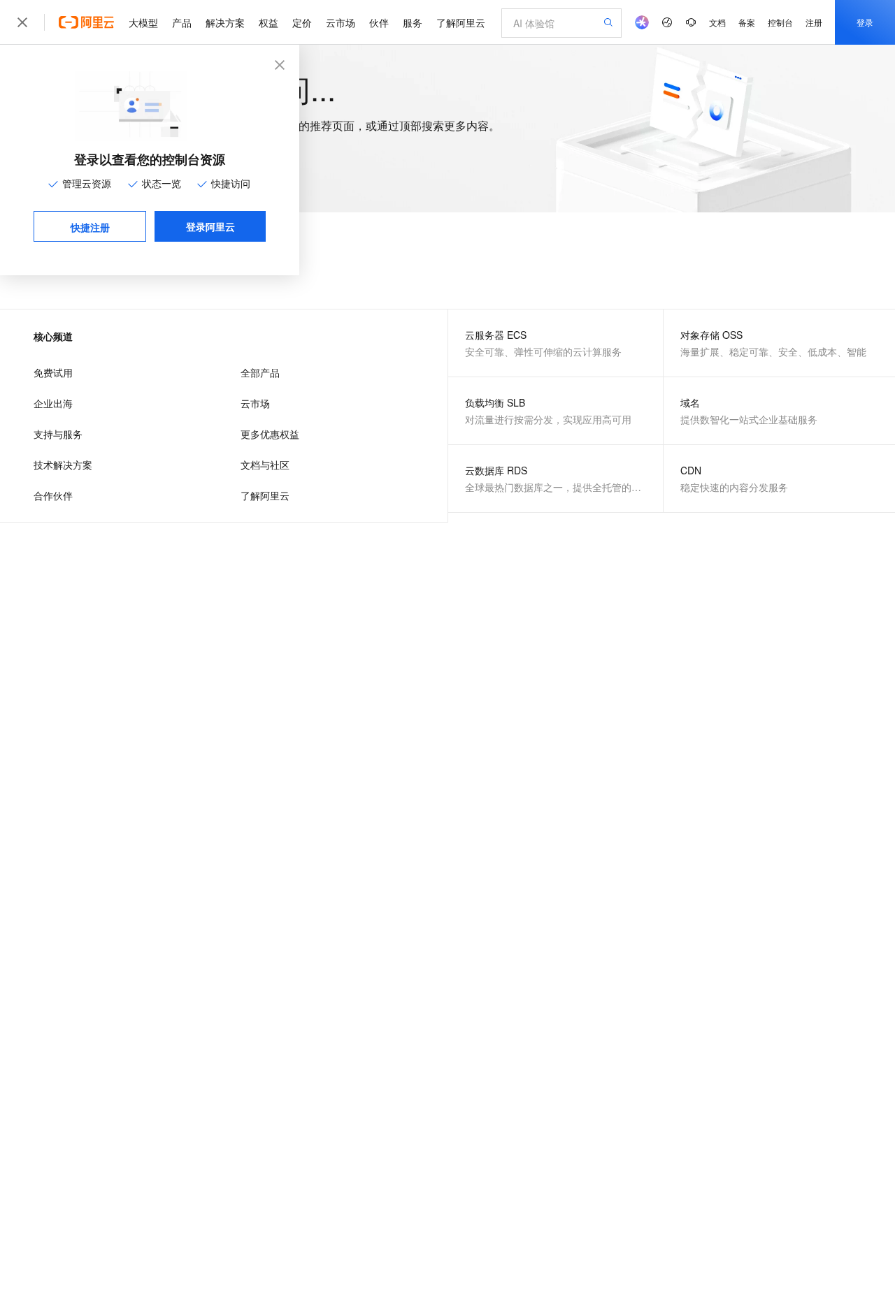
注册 (814, 22)
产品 (182, 22)
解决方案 (225, 22)
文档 (717, 22)
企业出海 (53, 403)
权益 (268, 22)
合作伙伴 (53, 495)
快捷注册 (90, 227)
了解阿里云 (460, 22)
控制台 (780, 22)
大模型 (143, 22)
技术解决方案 (63, 465)
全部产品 (260, 372)
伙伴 (379, 22)
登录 (865, 22)
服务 (412, 22)
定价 (302, 22)
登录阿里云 (210, 226)
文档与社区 (265, 465)
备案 (746, 22)
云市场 (340, 22)
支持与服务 (58, 434)
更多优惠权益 (270, 434)
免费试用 (53, 372)
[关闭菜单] (22, 22)
